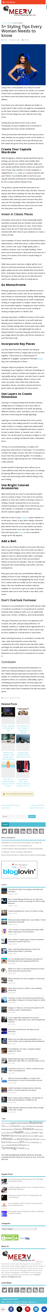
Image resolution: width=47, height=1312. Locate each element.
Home (5, 1135)
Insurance (22, 1135)
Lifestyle (26, 40)
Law (36, 1135)
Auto (26, 1123)
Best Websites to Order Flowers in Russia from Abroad (23, 729)
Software (22, 1145)
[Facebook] (11, 1309)
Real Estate (6, 1142)
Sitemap (24, 1302)
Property (43, 1139)
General (9, 1132)
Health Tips (37, 1132)
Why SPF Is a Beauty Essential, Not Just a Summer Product (8, 782)
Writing (27, 1148)
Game (40, 1129)
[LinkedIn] (36, 1309)
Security (15, 1142)
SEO (21, 1142)
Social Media (12, 1145)
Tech (28, 1145)
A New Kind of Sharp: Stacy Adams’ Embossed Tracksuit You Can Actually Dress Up (23, 783)
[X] (19, 1309)
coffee (15, 173)
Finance (28, 1129)
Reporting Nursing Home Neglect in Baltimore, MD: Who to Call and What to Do (26, 1060)
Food (36, 1129)
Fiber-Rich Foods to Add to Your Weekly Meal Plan (25, 989)
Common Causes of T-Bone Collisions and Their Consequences (26, 1069)
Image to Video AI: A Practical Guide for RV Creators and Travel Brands (26, 1009)
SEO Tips (28, 1142)
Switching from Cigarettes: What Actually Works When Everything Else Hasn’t (8, 757)
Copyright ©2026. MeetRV (9, 1299)
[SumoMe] (44, 1309)
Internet (30, 1136)
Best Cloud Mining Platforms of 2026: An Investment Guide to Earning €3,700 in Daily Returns (26, 901)
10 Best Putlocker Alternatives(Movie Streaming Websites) (22, 849)
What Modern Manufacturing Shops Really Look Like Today (26, 1108)
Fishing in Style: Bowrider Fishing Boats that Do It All (23, 755)
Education (39, 1126)
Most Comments (8, 837)
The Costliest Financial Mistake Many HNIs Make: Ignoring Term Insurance (26, 930)
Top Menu (10, 2)
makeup (24, 517)
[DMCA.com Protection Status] (9, 1240)
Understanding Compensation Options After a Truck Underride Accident (24, 1089)
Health (18, 1132)
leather (40, 358)
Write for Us (32, 1302)
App (8, 1123)
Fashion (5, 698)
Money (36, 1139)
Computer (15, 1126)
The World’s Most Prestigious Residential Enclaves (25, 890)
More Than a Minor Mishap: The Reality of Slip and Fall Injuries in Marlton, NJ (25, 1099)
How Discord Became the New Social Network (23, 1030)
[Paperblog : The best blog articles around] (24, 1240)
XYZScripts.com (32, 1305)
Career (7, 1126)
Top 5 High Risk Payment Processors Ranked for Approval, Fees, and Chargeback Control (26, 1019)
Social (5, 824)
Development (30, 1126)
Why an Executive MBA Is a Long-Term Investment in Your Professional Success (25, 1079)
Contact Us (17, 1302)
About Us (9, 1302)
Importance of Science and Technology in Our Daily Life (21, 843)
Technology (9, 1148)
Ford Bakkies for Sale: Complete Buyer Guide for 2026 (24, 1050)
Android (4, 1123)
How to (13, 1135)
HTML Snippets (14, 1305)
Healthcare (27, 1133)
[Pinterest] (27, 1309)
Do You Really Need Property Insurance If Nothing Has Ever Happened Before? (25, 960)
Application (16, 1123)
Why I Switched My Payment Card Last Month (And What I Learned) (24, 950)
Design (23, 1126)
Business (36, 1122)
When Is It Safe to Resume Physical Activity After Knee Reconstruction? (26, 969)
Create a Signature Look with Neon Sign (8, 728)
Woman (17, 698)
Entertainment (7, 1129)
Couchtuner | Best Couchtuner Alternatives (16, 852)
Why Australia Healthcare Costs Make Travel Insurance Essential (27, 921)
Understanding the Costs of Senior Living (25, 911)
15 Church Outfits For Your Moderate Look (16, 846)
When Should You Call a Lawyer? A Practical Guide (26, 979)
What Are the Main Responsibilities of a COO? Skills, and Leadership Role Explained (26, 1040)
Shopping (34, 1142)
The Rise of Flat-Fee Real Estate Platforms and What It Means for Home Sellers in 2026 (26, 999)
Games (3, 1133)
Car (3, 1126)
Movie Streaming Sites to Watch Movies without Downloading (23, 855)
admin (5, 40)
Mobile (30, 1139)
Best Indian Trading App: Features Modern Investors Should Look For (26, 940)
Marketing (22, 1139)
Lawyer (40, 1136)
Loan (14, 1139)
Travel (20, 1148)
